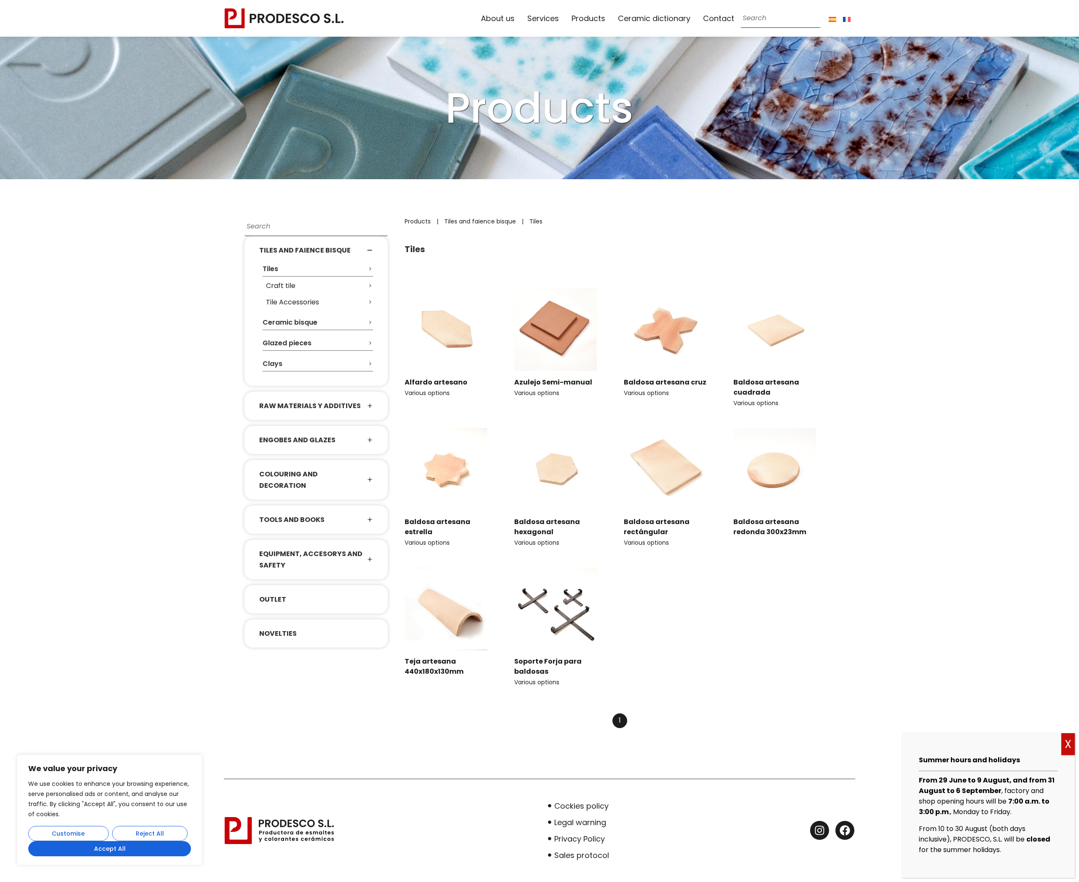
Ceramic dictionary (654, 18)
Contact (718, 18)
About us (498, 18)
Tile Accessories (292, 302)
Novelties (278, 633)
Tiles (535, 221)
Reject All (150, 833)
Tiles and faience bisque (480, 221)
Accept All (110, 848)
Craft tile (280, 285)
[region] (109, 810)
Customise (68, 833)
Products (588, 18)
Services (543, 18)
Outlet (272, 599)
